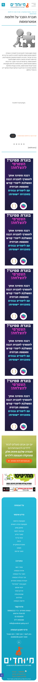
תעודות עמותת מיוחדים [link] (19, 580)
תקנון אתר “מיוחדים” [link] (19, 584)
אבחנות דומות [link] (19, 531)
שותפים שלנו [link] (19, 594)
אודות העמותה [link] (19, 570)
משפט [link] (19, 548)
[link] (2, 675)
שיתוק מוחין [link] (19, 528)
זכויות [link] (19, 541)
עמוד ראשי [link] (19, 567)
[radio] (14, 144)
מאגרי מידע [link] (19, 534)
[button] (3, 4)
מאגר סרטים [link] (19, 551)
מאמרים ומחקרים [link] (26, 12)
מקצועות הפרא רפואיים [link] (19, 524)
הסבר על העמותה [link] (19, 574)
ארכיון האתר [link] (19, 591)
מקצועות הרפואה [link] (19, 521)
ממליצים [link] (19, 597)
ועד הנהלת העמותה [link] (19, 577)
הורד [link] (13, 136)
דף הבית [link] (34, 12)
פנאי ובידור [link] (19, 538)
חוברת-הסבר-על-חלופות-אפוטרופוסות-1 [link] (26, 136)
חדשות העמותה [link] (19, 601)
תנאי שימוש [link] (19, 587)
